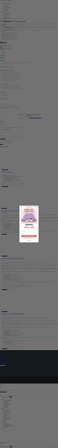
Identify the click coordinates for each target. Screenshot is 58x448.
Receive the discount (29, 236)
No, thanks (29, 240)
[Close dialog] (37, 206)
